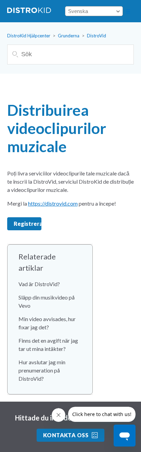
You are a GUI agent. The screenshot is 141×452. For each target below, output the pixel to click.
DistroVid (96, 35)
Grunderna (68, 35)
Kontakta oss (66, 435)
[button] (128, 11)
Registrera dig (27, 223)
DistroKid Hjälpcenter (28, 35)
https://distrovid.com (53, 203)
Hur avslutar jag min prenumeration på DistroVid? (41, 370)
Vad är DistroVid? (39, 284)
